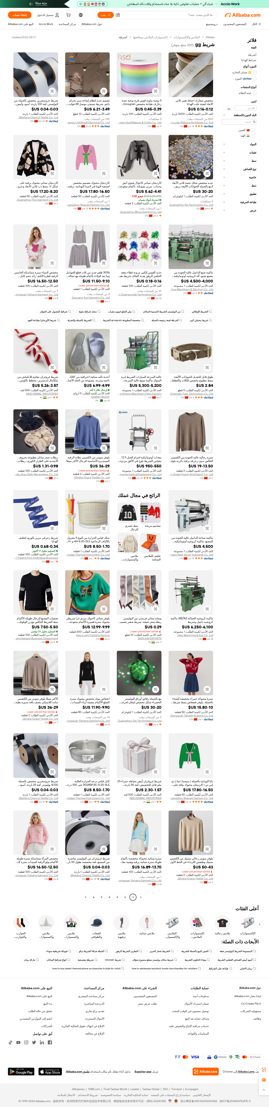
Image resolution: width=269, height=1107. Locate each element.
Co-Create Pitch (251, 1003)
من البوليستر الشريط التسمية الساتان (161, 311)
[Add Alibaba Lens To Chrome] (206, 1071)
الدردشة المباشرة (94, 1003)
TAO (165, 1089)
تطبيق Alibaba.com (78, 1071)
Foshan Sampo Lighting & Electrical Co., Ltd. (87, 122)
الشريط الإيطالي (200, 311)
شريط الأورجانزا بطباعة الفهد (42, 320)
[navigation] (239, 467)
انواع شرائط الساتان (56, 959)
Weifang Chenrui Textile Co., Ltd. (38, 117)
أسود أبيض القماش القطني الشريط (235, 959)
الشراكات (46, 1026)
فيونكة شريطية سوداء (57, 951)
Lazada (134, 1089)
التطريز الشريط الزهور (127, 951)
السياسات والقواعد (198, 1033)
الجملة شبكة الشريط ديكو (91, 951)
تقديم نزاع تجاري (94, 1011)
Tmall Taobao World (115, 1089)
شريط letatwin (113, 959)
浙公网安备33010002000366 (198, 1101)
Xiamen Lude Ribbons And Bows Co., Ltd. (191, 122)
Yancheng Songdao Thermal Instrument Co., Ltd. (87, 554)
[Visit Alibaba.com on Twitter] (34, 1042)
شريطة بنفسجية (86, 959)
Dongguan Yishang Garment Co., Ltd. (35, 294)
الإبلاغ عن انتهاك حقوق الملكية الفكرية (82, 1026)
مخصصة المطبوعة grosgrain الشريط (121, 320)
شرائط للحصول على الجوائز (53, 311)
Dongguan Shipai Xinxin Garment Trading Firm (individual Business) (35, 557)
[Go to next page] (85, 897)
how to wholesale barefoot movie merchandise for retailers (164, 968)
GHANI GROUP (100, 396)
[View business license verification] (170, 1101)
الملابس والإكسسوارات (186, 37)
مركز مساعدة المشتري (91, 996)
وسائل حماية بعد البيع (197, 1018)
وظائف (257, 1018)
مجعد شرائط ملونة (88, 311)
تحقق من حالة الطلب (40, 1011)
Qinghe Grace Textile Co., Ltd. (92, 477)
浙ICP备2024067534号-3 (235, 1101)
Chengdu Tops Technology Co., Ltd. (191, 393)
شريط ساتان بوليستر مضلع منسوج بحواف (152, 959)
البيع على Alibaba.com (39, 996)
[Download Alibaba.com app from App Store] (50, 1071)
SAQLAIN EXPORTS (149, 638)
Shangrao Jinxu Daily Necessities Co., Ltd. (35, 474)
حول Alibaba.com (250, 987)
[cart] (68, 15)
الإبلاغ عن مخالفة (94, 1033)
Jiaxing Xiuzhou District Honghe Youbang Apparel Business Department (35, 638)
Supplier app (142, 1071)
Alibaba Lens (246, 1071)
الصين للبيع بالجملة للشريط (194, 951)
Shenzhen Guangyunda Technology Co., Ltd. (139, 294)
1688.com (94, 1089)
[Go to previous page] (140, 897)
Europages (191, 1089)
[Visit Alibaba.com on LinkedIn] (42, 1042)
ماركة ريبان (29, 959)
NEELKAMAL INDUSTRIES (42, 393)
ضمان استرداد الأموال (196, 1003)
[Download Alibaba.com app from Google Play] (21, 1071)
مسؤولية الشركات (250, 1011)
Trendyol (176, 1089)
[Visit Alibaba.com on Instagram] (26, 1042)
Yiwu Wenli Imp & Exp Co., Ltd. (195, 635)
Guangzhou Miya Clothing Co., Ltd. (140, 212)
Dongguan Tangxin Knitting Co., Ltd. (191, 715)
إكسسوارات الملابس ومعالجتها (150, 37)
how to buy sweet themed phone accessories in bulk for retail (86, 968)
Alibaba (210, 37)
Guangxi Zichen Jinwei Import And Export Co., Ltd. (191, 474)
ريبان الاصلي (246, 968)
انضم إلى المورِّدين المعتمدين (35, 1018)
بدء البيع (48, 1003)
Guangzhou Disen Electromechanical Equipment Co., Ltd (139, 474)
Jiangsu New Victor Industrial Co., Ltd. (191, 554)
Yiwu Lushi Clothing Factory (93, 635)
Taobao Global (150, 1089)
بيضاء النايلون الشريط (195, 959)
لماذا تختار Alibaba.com (247, 996)
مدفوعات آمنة (201, 996)
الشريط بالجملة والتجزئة (80, 320)
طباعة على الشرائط (218, 968)
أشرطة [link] (123, 37)
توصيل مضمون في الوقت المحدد (190, 1011)
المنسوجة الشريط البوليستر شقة (236, 951)
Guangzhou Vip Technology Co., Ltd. (191, 204)
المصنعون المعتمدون (145, 996)
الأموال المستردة (94, 1018)
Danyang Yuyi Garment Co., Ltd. (90, 297)
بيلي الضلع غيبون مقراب (120, 311)
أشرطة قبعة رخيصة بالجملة (165, 320)
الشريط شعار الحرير (160, 951)
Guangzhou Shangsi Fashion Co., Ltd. (87, 204)
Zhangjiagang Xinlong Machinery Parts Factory (139, 393)
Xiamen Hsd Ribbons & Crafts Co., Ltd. (139, 122)
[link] (264, 1069)
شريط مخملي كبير (199, 320)
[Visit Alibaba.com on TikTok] (10, 1042)
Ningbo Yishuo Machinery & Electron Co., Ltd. (191, 289)
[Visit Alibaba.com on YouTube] (18, 1042)
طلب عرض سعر (147, 1003)
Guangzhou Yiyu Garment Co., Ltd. (37, 199)
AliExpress (78, 1089)
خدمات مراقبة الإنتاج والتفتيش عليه (189, 1026)
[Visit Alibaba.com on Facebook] (49, 1042)
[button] (117, 15)
